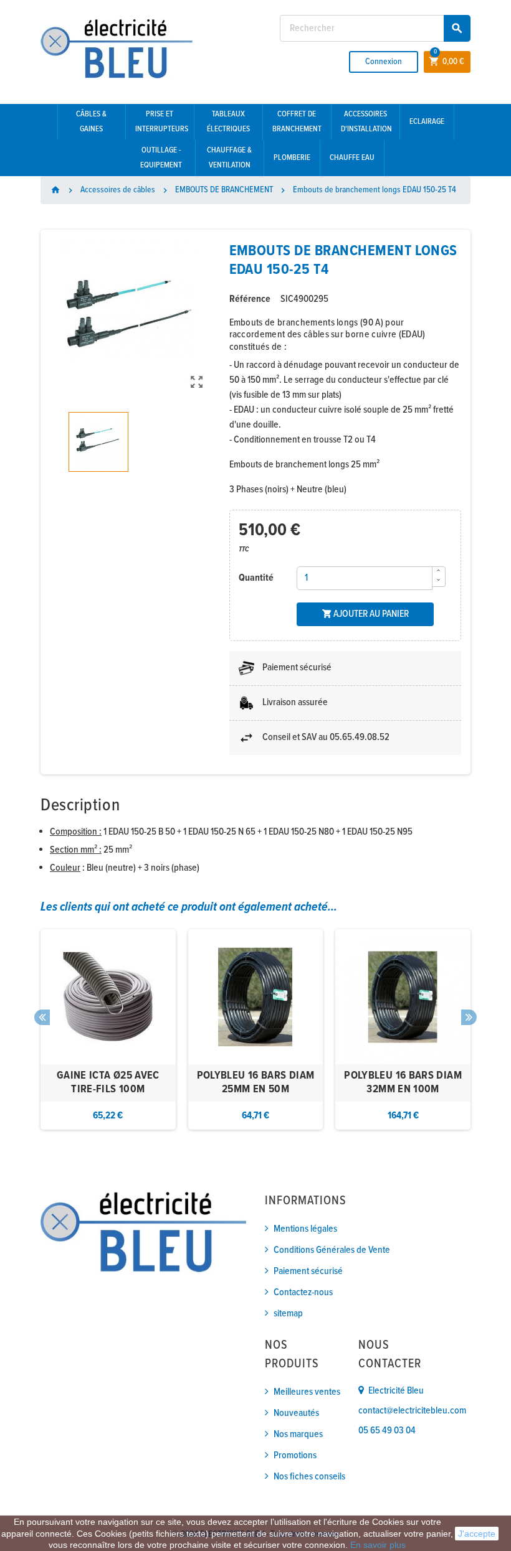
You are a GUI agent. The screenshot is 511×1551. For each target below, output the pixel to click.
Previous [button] (42, 1017)
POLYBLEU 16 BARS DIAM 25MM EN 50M (256, 1083)
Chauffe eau (352, 157)
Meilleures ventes (307, 1392)
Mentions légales (305, 1228)
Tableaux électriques (228, 121)
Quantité (256, 577)
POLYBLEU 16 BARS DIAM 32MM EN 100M (403, 1083)
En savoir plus (378, 1545)
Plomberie (292, 157)
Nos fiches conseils (309, 1476)
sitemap (288, 1313)
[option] (108, 1029)
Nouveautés (296, 1413)
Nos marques (298, 1434)
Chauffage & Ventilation (229, 158)
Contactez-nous (303, 1292)
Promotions (295, 1455)
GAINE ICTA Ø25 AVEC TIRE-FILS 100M (108, 1083)
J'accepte (476, 1534)
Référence (249, 299)
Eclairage (426, 121)
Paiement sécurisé (308, 1271)
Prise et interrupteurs (161, 121)
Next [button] (469, 1017)
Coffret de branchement (297, 121)
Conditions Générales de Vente (332, 1250)
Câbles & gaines (91, 121)
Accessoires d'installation (366, 121)
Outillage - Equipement (161, 158)
